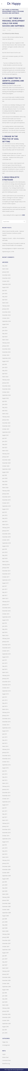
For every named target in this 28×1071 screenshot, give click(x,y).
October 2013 (5, 724)
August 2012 (5, 768)
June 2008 (4, 922)
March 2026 (5, 269)
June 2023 (4, 367)
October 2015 (5, 651)
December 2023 (6, 349)
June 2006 (4, 996)
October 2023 (5, 355)
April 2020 (4, 484)
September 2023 (6, 358)
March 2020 (5, 487)
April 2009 (4, 891)
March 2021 (5, 450)
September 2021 (6, 432)
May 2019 (4, 518)
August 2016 (5, 620)
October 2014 (5, 688)
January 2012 (5, 789)
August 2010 (5, 842)
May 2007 (4, 962)
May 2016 (4, 629)
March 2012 (5, 783)
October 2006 (5, 983)
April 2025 (4, 299)
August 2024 (5, 324)
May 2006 (4, 999)
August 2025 (5, 287)
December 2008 (6, 903)
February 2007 (6, 971)
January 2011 (5, 826)
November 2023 (6, 352)
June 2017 (4, 589)
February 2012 (6, 786)
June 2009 (4, 885)
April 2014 (4, 706)
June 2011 (4, 811)
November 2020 (6, 463)
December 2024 (6, 312)
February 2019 (6, 527)
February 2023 (6, 379)
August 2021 (5, 435)
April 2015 (4, 669)
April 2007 (4, 965)
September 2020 (6, 469)
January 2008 (5, 937)
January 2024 (5, 346)
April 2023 (4, 373)
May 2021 (4, 444)
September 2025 (6, 284)
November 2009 (6, 869)
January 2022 (5, 420)
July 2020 (4, 475)
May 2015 (4, 666)
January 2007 (5, 974)
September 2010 (6, 838)
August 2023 (5, 361)
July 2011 (4, 808)
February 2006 (6, 1008)
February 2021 (6, 453)
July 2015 (4, 660)
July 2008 (4, 919)
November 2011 (6, 795)
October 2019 (5, 503)
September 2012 (6, 765)
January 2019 (5, 530)
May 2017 (4, 592)
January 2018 (5, 567)
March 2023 (5, 376)
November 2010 (6, 832)
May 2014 (4, 703)
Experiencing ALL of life (8, 251)
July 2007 (4, 955)
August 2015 (5, 657)
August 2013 (5, 731)
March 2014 (5, 709)
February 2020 (6, 490)
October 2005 (5, 1020)
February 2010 (6, 860)
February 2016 (6, 638)
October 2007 (5, 946)
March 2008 (5, 931)
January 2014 (5, 715)
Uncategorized (16, 28)
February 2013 (6, 749)
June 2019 (4, 515)
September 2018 (6, 543)
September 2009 (6, 875)
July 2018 (4, 549)
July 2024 (4, 327)
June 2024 (4, 330)
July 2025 (4, 290)
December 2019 (6, 497)
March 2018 (5, 561)
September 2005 (6, 1023)
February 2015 (6, 675)
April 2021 (4, 447)
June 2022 (4, 404)
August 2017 (5, 583)
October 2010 (5, 835)
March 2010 (5, 857)
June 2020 (4, 478)
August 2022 (5, 398)
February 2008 (6, 934)
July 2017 (4, 586)
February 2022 (6, 416)
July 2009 (4, 882)
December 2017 (6, 570)
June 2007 (4, 959)
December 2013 (6, 718)
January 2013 (5, 752)
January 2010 (5, 863)
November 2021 (6, 426)
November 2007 (6, 943)
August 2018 (5, 546)
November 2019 (6, 500)
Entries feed (5, 1057)
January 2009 (5, 900)
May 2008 (4, 925)
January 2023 (5, 383)
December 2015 (6, 644)
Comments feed (6, 1060)
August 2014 (5, 694)
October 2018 (5, 540)
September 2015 (6, 654)
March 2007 (5, 968)
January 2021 (5, 456)
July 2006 (4, 992)
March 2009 (5, 894)
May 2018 (4, 555)
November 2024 (6, 315)
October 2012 (5, 761)
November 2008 (6, 906)
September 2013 (6, 728)
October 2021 (5, 429)
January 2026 (5, 272)
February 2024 (6, 343)
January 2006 (5, 1011)
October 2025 (5, 281)
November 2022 (6, 389)
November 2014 (6, 684)
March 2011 (5, 820)
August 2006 (5, 989)
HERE (23, 215)
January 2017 (5, 604)
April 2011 (4, 817)
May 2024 (4, 333)
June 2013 (4, 737)
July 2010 (4, 845)
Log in (3, 1054)
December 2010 (6, 829)
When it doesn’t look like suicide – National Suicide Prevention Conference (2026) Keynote (13, 233)
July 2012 (4, 771)
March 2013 (5, 746)
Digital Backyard (19, 1069)
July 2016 (4, 623)
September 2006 (6, 986)
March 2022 (5, 413)
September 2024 (6, 321)
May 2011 (4, 814)
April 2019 (4, 521)
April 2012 (4, 780)
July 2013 (4, 734)
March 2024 (5, 339)
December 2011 (6, 792)
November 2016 (6, 611)
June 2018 (4, 552)
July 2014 (4, 697)
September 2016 (6, 617)
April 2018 (4, 558)
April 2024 (4, 336)
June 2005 (4, 1032)
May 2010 (4, 851)
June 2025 (4, 293)
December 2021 (6, 423)
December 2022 (6, 386)
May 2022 (4, 407)
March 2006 (5, 1005)
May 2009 (4, 888)
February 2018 (6, 564)
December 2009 (6, 866)
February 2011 (6, 823)
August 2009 (5, 878)
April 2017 (4, 595)
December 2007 (6, 940)
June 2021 (4, 441)
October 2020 (5, 466)
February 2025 (6, 306)
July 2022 (4, 401)
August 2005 (5, 1026)
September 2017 (6, 580)
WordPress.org (6, 1063)
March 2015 (5, 672)
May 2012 (4, 777)
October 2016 (5, 614)
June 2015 (4, 663)
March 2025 (5, 302)
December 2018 (6, 533)
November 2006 (6, 980)
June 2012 (4, 774)
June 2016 (4, 626)
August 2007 (5, 952)
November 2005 (6, 1017)
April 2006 (4, 1002)
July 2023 (4, 364)
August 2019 (5, 509)
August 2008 (5, 915)
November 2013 (6, 721)
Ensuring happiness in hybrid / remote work (13, 248)
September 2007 (6, 949)
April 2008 (4, 928)
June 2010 (4, 848)
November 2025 (6, 278)
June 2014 (4, 700)
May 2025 (4, 296)
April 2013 (4, 743)
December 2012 (6, 755)
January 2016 (5, 641)
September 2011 (6, 801)
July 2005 (4, 1029)
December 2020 (6, 460)
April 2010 (4, 854)
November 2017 (6, 574)
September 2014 (6, 691)
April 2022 (4, 410)
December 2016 (6, 607)
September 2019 (6, 506)
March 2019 (5, 524)
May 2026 (4, 266)
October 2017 (5, 577)
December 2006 (6, 977)
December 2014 (6, 681)
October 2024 (5, 318)
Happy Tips (5, 1042)
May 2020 (4, 481)
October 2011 (5, 798)
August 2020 (5, 472)
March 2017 (5, 598)
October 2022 (5, 392)
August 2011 (5, 805)
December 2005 (6, 1014)
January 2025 (5, 309)
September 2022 (6, 395)
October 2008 (5, 909)
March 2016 (5, 635)
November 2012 (6, 758)
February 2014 (6, 712)
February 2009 (6, 897)
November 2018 (6, 537)
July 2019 (4, 512)
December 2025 (6, 275)
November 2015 (6, 647)
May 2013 (4, 740)
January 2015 (5, 678)
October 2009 (5, 872)
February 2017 (6, 601)
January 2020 (5, 493)
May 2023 (4, 370)
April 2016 (4, 632)
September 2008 (6, 912)
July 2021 (4, 438)
